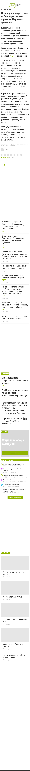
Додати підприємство (15, 497)
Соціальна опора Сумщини (13, 442)
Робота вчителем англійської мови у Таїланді (14, 656)
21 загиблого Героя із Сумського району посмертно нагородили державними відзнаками (14, 239)
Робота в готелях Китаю (12, 597)
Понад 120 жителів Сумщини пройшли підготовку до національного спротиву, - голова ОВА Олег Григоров (13, 290)
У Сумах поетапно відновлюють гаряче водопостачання (15, 317)
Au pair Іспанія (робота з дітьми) (13, 645)
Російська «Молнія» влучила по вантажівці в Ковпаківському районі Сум (15, 393)
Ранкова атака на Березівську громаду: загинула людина (14, 267)
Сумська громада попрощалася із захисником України (15, 380)
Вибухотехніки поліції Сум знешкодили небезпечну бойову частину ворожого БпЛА (15, 305)
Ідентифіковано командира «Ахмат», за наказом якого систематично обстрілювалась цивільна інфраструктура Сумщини (14, 408)
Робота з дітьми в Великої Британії (13, 573)
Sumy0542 (7, 149)
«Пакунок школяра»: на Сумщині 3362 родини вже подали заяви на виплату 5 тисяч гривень (13, 225)
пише (12, 56)
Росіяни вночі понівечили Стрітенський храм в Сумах (13, 276)
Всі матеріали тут (15, 453)
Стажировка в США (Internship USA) (15, 620)
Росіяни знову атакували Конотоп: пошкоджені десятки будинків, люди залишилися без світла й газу (15, 255)
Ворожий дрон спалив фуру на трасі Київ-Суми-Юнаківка (14, 421)
